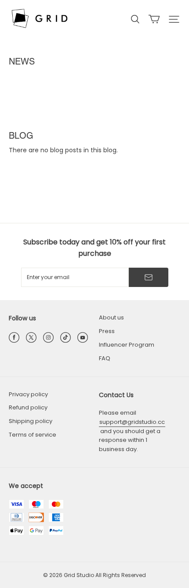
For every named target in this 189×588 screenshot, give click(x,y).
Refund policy (28, 407)
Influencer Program (126, 345)
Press (107, 331)
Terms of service (32, 434)
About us (111, 317)
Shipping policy (30, 421)
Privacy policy (28, 394)
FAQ (104, 358)
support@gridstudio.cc (132, 422)
